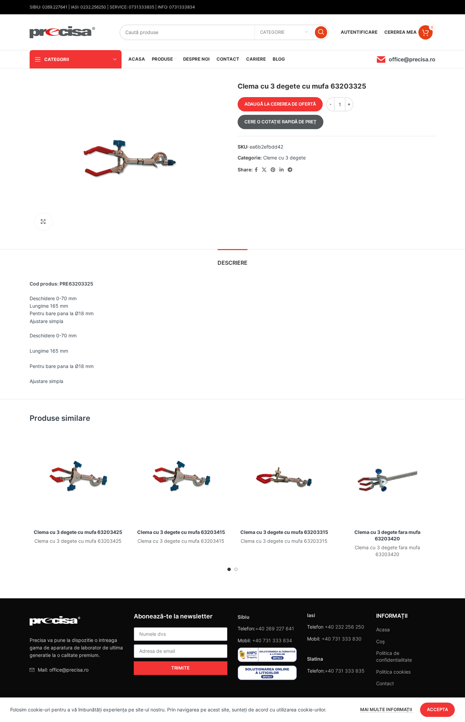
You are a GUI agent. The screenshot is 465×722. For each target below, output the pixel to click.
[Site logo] (63, 31)
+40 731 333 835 (345, 671)
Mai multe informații (386, 709)
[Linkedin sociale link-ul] (281, 169)
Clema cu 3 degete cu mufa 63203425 (78, 532)
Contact (385, 683)
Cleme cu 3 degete (284, 157)
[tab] (232, 259)
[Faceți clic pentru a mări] (43, 221)
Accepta (437, 709)
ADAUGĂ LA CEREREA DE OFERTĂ (280, 104)
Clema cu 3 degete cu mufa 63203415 (181, 532)
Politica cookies (393, 672)
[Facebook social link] (256, 169)
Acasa (383, 629)
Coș (380, 641)
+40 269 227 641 (274, 628)
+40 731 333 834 (272, 640)
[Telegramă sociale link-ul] (290, 169)
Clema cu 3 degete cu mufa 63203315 (284, 532)
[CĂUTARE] (321, 32)
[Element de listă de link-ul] (77, 670)
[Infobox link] (406, 59)
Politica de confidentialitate (394, 656)
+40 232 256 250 (344, 627)
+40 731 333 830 (342, 639)
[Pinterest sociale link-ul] (273, 169)
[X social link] (264, 169)
